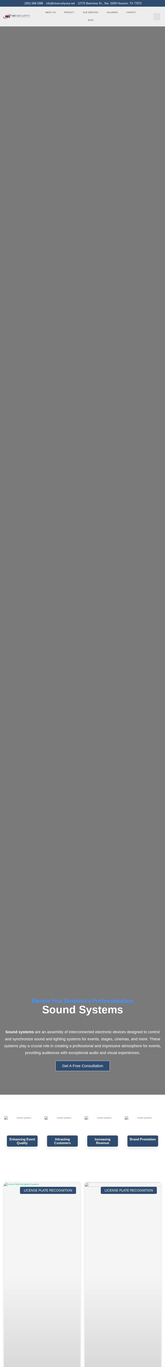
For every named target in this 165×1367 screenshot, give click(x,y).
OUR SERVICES (90, 12)
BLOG (90, 20)
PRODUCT (69, 12)
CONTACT (131, 12)
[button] (156, 16)
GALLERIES (112, 12)
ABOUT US (50, 12)
